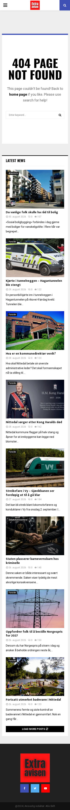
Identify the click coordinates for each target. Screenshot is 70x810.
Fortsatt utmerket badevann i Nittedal (33, 699)
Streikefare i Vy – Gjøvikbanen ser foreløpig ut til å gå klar (30, 493)
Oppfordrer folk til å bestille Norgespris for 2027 (34, 633)
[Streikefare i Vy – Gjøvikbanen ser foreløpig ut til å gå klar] (35, 467)
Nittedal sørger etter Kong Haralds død (34, 422)
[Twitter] (35, 788)
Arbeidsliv (13, 173)
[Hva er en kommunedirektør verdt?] (35, 330)
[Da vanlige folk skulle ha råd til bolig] (35, 189)
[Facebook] (24, 788)
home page (18, 94)
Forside (12, 242)
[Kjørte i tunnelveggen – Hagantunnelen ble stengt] (35, 257)
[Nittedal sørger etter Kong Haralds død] (35, 399)
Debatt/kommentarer (18, 520)
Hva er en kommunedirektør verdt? (31, 353)
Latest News (15, 160)
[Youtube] (45, 788)
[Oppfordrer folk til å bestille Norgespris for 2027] (35, 608)
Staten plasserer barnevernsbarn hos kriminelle (32, 561)
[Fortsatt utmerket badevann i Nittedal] (35, 676)
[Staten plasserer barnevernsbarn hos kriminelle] (35, 535)
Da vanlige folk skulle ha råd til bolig (32, 212)
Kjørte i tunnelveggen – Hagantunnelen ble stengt (34, 283)
